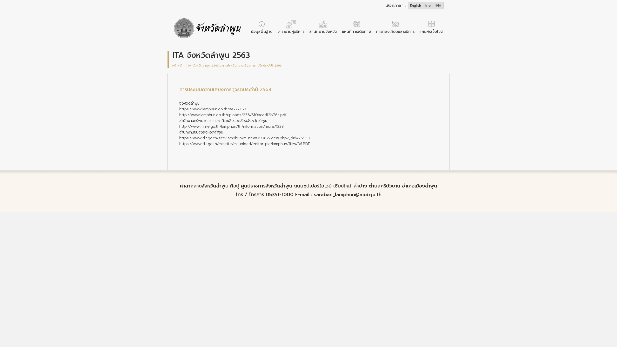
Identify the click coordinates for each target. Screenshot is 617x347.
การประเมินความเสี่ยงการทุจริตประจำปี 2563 (252, 65)
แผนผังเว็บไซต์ (431, 31)
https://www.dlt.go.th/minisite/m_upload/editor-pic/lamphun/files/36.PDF (244, 144)
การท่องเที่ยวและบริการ (395, 31)
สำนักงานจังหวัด (323, 31)
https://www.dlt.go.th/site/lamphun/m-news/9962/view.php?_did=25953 (244, 138)
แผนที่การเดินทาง (356, 31)
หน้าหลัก (177, 65)
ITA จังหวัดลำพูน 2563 (203, 65)
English (415, 5)
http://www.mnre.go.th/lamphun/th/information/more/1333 (231, 126)
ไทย (428, 5)
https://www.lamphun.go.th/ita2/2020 (213, 109)
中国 (438, 5)
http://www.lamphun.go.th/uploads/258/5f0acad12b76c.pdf (233, 115)
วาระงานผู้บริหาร (290, 31)
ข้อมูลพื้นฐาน (262, 31)
